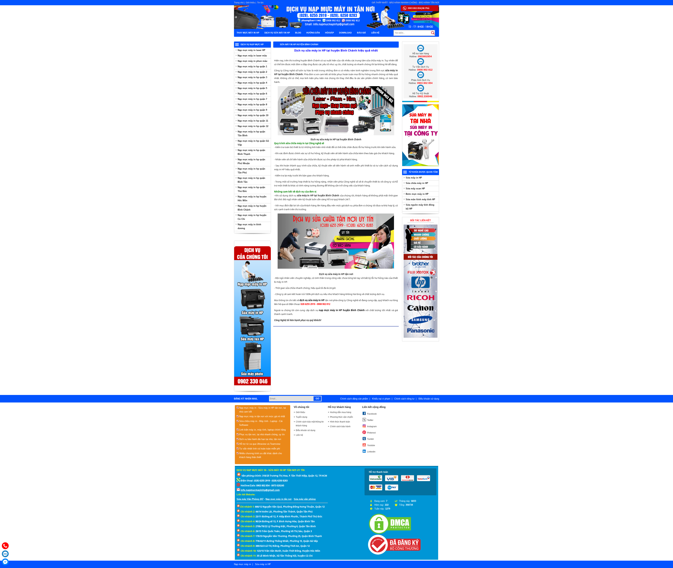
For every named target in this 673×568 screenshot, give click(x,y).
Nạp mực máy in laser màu (252, 55)
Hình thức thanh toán (340, 422)
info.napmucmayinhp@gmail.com (260, 490)
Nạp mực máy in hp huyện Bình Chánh (252, 208)
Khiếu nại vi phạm (381, 398)
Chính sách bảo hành (340, 426)
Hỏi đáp (329, 33)
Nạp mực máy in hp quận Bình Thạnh (251, 152)
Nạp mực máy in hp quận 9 (252, 110)
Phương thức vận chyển (341, 417)
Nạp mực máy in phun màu (252, 61)
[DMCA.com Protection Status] (390, 534)
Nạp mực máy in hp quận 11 (253, 120)
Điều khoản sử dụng (429, 398)
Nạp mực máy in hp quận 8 (252, 104)
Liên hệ (375, 33)
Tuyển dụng (301, 417)
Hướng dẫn (313, 33)
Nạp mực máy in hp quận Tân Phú (251, 170)
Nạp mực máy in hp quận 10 (253, 115)
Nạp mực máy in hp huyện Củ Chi (252, 217)
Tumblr (370, 439)
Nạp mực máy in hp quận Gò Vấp (253, 143)
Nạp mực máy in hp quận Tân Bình (251, 133)
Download (345, 33)
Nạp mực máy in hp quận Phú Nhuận (251, 161)
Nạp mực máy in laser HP (251, 50)
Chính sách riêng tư (404, 398)
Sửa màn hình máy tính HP (420, 199)
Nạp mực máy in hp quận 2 (252, 72)
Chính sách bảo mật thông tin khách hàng (310, 424)
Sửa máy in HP (414, 177)
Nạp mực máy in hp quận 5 (252, 88)
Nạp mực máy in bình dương (249, 226)
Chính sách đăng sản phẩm (354, 398)
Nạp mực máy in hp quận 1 (252, 66)
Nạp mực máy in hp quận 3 (252, 77)
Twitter (370, 420)
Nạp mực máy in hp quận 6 (252, 93)
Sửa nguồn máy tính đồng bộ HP (420, 207)
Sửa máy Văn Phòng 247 (250, 499)
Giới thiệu (250, 2)
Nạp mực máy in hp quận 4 (252, 82)
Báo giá (361, 33)
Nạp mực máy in (242, 564)
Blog (298, 33)
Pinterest (371, 433)
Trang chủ (239, 2)
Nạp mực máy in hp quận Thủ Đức (251, 189)
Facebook (372, 414)
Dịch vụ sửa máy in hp (277, 33)
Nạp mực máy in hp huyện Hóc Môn (252, 198)
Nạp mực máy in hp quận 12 (253, 126)
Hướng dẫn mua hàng (340, 412)
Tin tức (260, 2)
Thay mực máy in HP (248, 33)
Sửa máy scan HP (415, 188)
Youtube (371, 445)
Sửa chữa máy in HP (417, 183)
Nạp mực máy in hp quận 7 (252, 99)
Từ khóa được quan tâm (423, 172)
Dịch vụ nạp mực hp (252, 44)
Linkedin (371, 451)
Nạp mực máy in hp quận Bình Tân (251, 180)
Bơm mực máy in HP (417, 194)
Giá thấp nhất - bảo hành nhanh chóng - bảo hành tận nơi (405, 2)
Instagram (372, 426)
